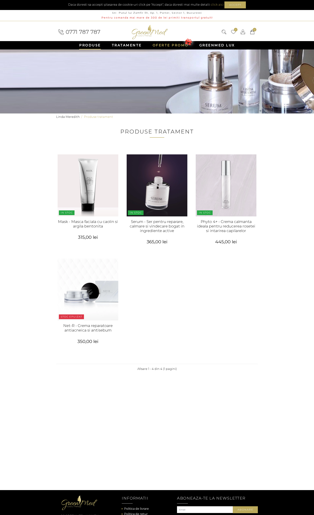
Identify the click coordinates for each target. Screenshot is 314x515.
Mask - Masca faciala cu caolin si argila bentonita (88, 223)
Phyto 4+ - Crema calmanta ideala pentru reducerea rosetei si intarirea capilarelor (226, 226)
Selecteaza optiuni (88, 244)
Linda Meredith (68, 117)
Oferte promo (170, 45)
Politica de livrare (136, 508)
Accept (235, 4)
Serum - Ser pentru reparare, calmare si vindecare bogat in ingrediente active (157, 226)
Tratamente (127, 45)
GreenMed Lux (217, 45)
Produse (90, 45)
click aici (217, 4)
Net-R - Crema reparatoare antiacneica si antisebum (88, 327)
